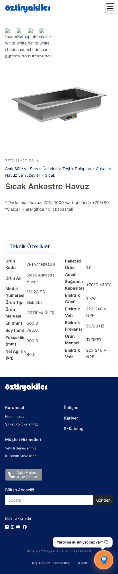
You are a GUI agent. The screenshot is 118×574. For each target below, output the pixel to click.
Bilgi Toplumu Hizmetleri (50, 563)
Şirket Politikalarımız (21, 424)
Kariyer (71, 418)
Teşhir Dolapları (76, 168)
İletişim (71, 407)
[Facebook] (26, 527)
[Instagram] (13, 527)
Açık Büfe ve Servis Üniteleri (31, 168)
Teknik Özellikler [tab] (29, 246)
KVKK (82, 563)
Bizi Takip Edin (18, 518)
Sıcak (50, 175)
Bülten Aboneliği (20, 489)
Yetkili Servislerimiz (20, 448)
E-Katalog (74, 428)
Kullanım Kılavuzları (21, 456)
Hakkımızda (14, 416)
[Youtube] (19, 527)
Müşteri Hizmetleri (23, 439)
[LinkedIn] (8, 527)
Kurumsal (14, 407)
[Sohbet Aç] (103, 559)
